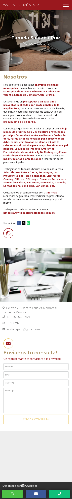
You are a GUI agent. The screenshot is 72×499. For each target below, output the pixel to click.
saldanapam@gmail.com (23, 329)
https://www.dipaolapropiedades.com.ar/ (29, 212)
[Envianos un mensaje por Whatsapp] (8, 233)
